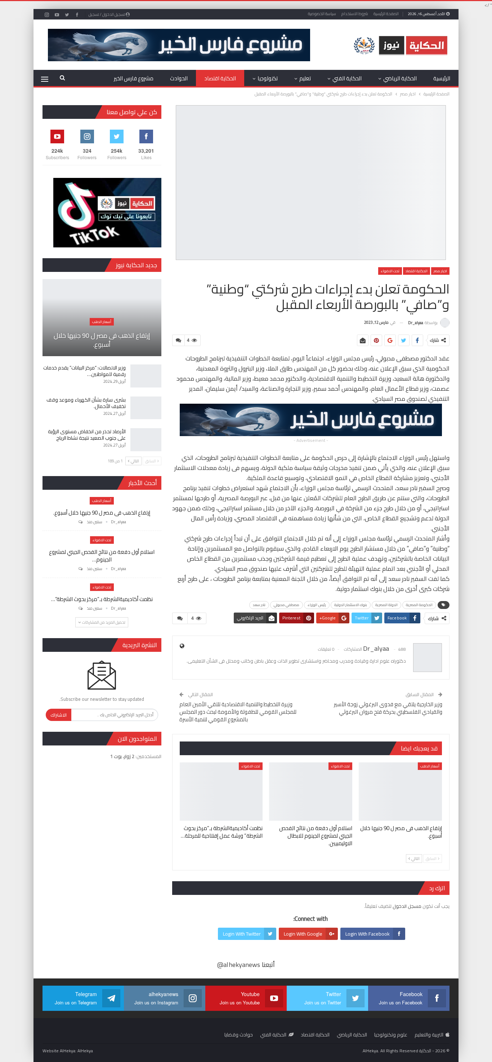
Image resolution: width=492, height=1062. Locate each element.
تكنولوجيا (268, 78)
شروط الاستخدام (354, 13)
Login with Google (303, 933)
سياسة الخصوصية (322, 13)
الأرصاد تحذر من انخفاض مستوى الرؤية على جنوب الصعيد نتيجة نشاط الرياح (87, 435)
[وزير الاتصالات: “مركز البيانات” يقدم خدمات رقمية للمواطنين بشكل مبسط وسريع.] (145, 375)
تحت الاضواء (390, 271)
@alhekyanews (238, 965)
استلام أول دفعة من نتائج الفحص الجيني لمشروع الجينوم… (102, 556)
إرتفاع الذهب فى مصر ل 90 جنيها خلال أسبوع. (102, 340)
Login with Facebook (367, 933)
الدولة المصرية (386, 604)
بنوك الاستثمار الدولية (350, 604)
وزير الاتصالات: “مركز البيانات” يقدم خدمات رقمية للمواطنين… (84, 371)
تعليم (305, 78)
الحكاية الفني (347, 78)
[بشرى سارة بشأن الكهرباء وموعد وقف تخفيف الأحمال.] (145, 408)
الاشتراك (58, 715)
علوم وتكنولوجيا (390, 1034)
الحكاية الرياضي (400, 78)
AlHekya (85, 1051)
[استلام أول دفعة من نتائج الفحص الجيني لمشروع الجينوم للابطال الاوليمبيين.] (310, 791)
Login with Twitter (242, 933)
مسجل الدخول (407, 906)
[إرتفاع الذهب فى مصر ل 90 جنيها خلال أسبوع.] (400, 791)
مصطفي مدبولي (286, 604)
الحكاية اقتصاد (220, 78)
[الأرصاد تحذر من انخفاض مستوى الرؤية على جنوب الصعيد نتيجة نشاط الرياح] (145, 439)
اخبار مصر (440, 271)
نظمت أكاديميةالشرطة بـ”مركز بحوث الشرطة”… (102, 599)
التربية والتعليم (429, 1034)
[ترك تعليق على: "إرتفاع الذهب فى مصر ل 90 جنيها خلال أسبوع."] (79, 522)
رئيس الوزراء (317, 604)
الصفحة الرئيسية (386, 13)
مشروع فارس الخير (133, 78)
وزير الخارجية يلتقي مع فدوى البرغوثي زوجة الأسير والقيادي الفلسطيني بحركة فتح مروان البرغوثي (388, 708)
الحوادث (179, 78)
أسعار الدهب (429, 766)
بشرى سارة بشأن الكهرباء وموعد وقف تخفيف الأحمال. (86, 403)
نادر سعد (259, 604)
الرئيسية (441, 78)
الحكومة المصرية (419, 604)
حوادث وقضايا (238, 1034)
